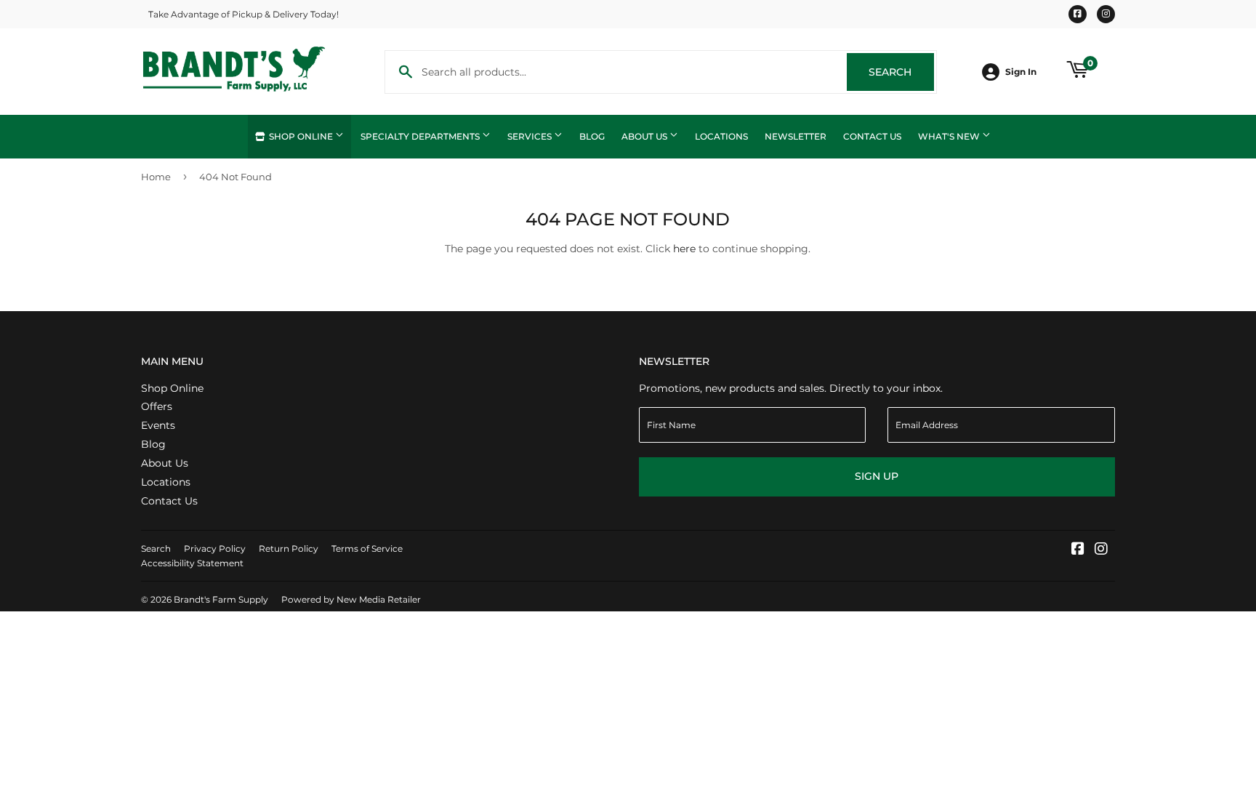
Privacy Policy (215, 548)
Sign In (1020, 71)
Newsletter (795, 136)
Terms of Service (367, 548)
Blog (592, 136)
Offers (156, 406)
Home (156, 176)
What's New (950, 136)
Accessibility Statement (192, 563)
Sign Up (876, 476)
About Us (645, 136)
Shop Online (301, 136)
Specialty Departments (421, 136)
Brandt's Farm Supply (221, 599)
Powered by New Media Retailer (351, 599)
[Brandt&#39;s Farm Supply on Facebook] (1077, 550)
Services (530, 136)
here (684, 248)
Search (901, 72)
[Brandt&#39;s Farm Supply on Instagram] (1101, 550)
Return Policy (288, 548)
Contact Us (872, 136)
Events (158, 425)
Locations (721, 136)
